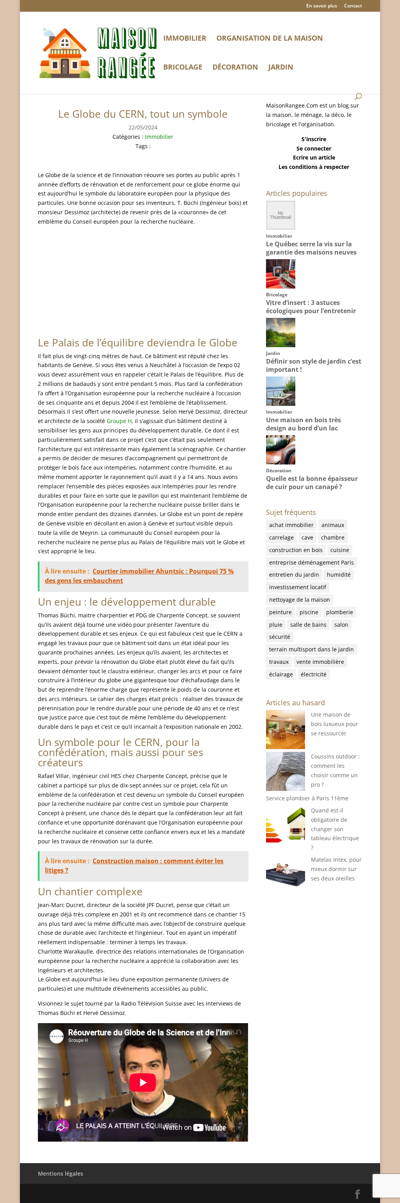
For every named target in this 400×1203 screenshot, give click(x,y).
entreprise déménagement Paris (311, 562)
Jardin (280, 68)
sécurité (279, 636)
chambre (333, 537)
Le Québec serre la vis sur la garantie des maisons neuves (311, 248)
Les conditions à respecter (314, 166)
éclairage (281, 674)
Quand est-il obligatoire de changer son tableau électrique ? (335, 829)
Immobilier (184, 39)
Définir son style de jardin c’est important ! (313, 365)
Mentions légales (60, 1173)
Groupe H (119, 421)
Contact (353, 6)
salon (341, 624)
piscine (309, 612)
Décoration (235, 68)
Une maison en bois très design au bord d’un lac (303, 424)
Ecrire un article (314, 157)
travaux (279, 661)
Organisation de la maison (269, 39)
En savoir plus (321, 6)
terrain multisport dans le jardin (311, 649)
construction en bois (296, 550)
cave (307, 537)
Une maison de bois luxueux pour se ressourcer (334, 724)
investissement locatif (297, 587)
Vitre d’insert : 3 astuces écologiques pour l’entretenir (311, 306)
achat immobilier (291, 525)
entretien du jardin (294, 574)
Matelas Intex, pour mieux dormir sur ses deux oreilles (336, 869)
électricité (314, 674)
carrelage (281, 537)
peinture (280, 612)
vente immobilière (320, 661)
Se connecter (313, 148)
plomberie (339, 612)
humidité (339, 574)
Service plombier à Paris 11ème (307, 798)
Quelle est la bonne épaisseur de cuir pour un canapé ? (312, 482)
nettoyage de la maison (299, 599)
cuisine (339, 550)
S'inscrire (314, 139)
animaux (332, 525)
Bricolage (182, 68)
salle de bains (308, 624)
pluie (275, 624)
